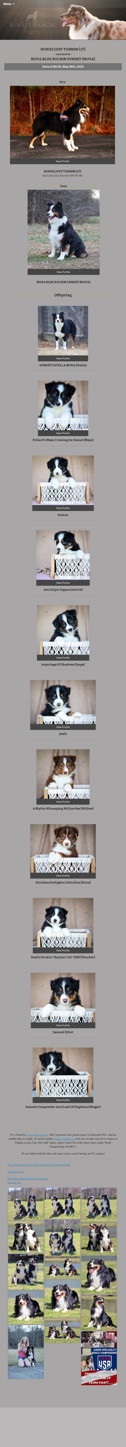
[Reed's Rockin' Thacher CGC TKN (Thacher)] (63, 922)
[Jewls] (63, 701)
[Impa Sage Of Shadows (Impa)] (63, 629)
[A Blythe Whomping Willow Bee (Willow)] (63, 773)
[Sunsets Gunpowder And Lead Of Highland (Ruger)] (63, 1072)
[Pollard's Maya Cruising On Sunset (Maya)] (63, 405)
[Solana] (63, 480)
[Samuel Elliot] (63, 997)
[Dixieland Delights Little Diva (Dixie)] (63, 848)
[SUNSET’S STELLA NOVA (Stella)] (63, 330)
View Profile (62, 161)
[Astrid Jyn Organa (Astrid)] (63, 554)
